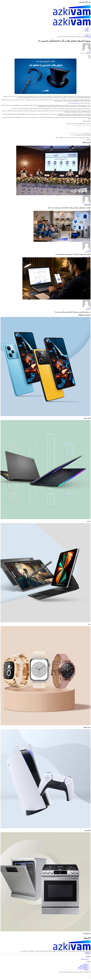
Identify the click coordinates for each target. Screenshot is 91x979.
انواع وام (87, 30)
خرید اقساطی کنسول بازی (83, 968)
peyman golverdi (87, 204)
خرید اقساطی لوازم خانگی (83, 967)
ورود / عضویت (88, 35)
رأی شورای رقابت (76, 103)
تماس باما (86, 969)
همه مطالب (88, 36)
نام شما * (89, 133)
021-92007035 (88, 953)
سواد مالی (86, 29)
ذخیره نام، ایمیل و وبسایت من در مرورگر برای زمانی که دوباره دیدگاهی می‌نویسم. (72, 137)
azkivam (89, 250)
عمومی (87, 28)
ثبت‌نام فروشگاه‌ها (85, 958)
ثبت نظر (88, 139)
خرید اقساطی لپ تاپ (84, 966)
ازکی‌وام (89, 52)
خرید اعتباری (86, 963)
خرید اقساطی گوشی (84, 965)
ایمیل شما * (88, 135)
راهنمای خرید (88, 256)
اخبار (88, 27)
